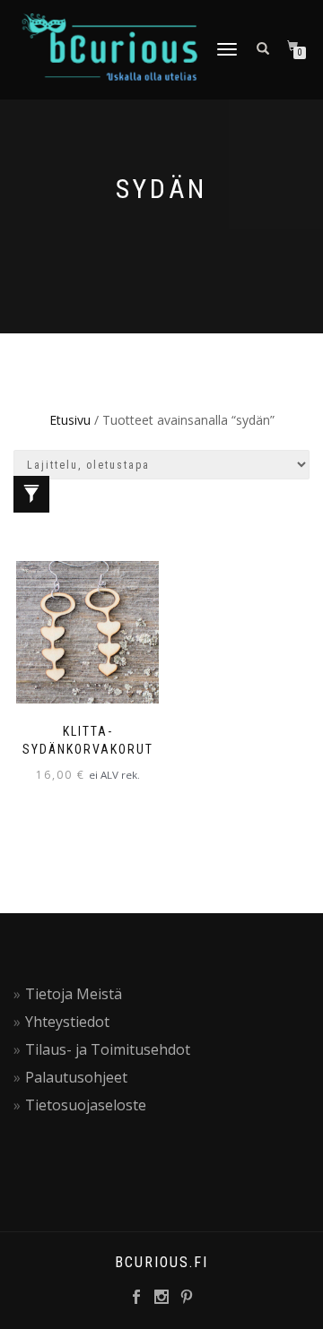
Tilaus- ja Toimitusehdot (107, 1049)
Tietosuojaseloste (85, 1105)
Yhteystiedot (67, 1021)
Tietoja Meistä (73, 994)
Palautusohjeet (76, 1077)
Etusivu (70, 419)
